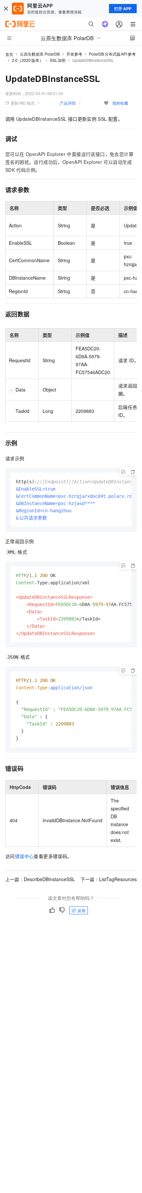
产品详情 (68, 103)
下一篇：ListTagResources (109, 879)
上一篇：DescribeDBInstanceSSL (40, 879)
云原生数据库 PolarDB (40, 54)
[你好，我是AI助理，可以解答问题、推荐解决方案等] (105, 24)
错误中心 (24, 856)
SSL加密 (58, 60)
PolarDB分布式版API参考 (112, 54)
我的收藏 (120, 103)
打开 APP (122, 9)
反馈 (82, 910)
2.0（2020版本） (27, 60)
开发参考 (74, 54)
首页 (9, 54)
